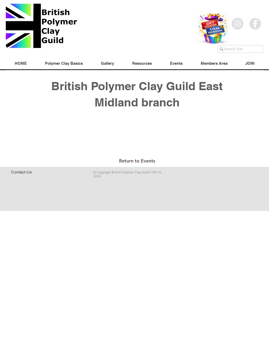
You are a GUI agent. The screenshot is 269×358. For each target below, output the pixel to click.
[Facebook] (255, 24)
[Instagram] (238, 24)
